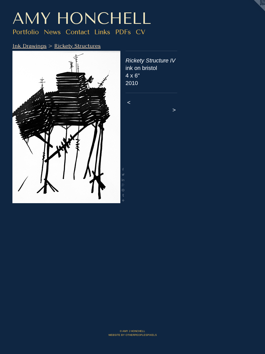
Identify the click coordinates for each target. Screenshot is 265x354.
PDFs (123, 32)
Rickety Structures (77, 46)
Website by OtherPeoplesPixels (132, 335)
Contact (78, 32)
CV (140, 32)
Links (102, 32)
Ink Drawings (29, 46)
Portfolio (25, 32)
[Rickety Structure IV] (66, 127)
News (52, 32)
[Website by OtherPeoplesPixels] (254, 10)
